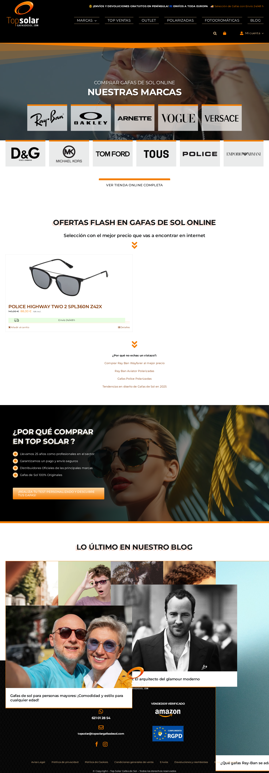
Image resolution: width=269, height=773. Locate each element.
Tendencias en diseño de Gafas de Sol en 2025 (134, 386)
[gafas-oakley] (91, 110)
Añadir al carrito (20, 327)
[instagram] (105, 744)
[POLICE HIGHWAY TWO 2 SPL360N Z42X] (69, 277)
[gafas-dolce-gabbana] (25, 145)
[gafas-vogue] (178, 110)
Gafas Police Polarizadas (134, 378)
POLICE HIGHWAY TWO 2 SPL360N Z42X (55, 306)
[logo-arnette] (134, 110)
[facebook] (96, 744)
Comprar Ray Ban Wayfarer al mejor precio (134, 363)
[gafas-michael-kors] (69, 145)
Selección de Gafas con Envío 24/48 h (239, 6)
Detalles (125, 327)
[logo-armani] (243, 145)
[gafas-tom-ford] (113, 145)
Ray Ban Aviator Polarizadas (134, 371)
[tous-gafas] (156, 145)
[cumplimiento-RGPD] (168, 727)
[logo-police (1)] (200, 145)
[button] (215, 33)
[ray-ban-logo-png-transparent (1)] (47, 110)
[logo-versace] (221, 110)
